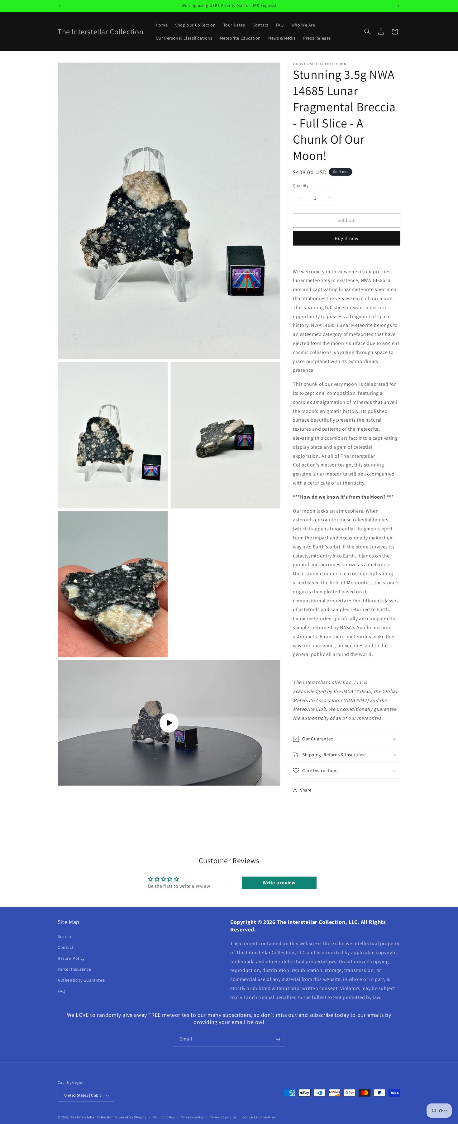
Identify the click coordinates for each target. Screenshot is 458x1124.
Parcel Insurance (74, 969)
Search (64, 936)
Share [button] (306, 790)
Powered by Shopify (130, 1117)
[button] (367, 31)
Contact (66, 947)
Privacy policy (192, 1117)
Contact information (259, 1117)
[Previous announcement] (60, 6)
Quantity (300, 185)
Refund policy (164, 1117)
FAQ (61, 991)
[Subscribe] (278, 1039)
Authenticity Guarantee (81, 980)
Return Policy (71, 958)
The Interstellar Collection (92, 1117)
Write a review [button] (279, 882)
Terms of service (223, 1117)
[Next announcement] (398, 6)
